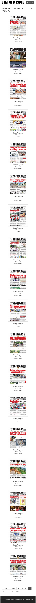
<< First (5, 588)
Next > (12, 591)
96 (3, 591)
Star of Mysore (18, 38)
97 (7, 591)
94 (25, 588)
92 (18, 588)
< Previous (12, 588)
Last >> (18, 591)
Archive (30, 2)
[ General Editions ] (18, 41)
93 (22, 588)
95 (29, 588)
